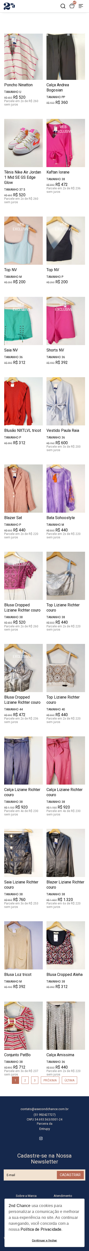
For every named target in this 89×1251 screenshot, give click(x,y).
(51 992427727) (45, 1115)
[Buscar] (63, 6)
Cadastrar (70, 1175)
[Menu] (80, 6)
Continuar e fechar (44, 1240)
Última (69, 1080)
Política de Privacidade (41, 1229)
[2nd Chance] (9, 11)
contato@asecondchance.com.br (44, 1109)
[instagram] (41, 1138)
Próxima (50, 1080)
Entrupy (44, 1129)
